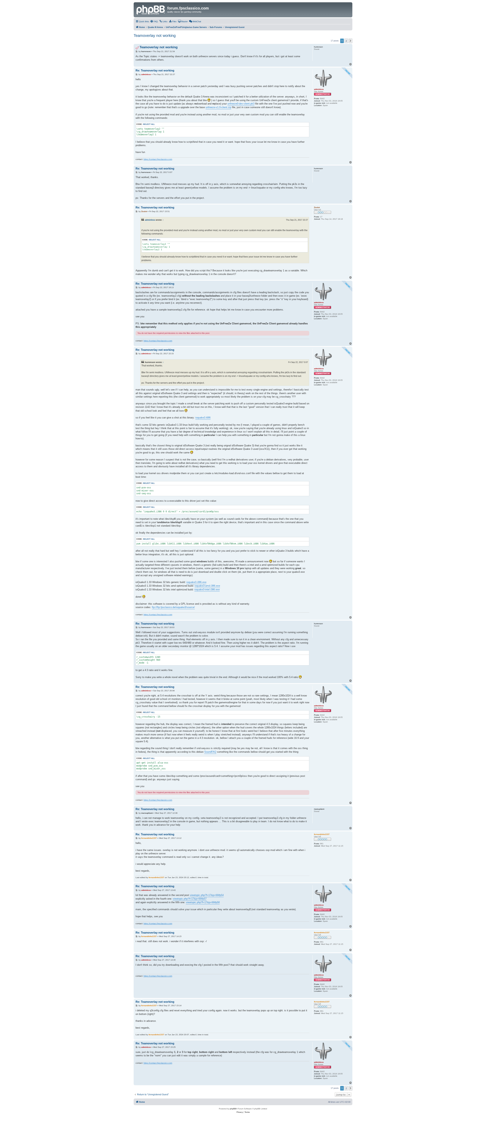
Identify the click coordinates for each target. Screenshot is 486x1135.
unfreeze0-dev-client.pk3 (240, 103)
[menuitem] (154, 21)
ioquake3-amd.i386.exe (207, 585)
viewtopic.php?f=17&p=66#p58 (203, 902)
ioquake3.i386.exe (196, 582)
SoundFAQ (210, 751)
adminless (150, 220)
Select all (149, 124)
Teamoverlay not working (155, 35)
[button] (350, 41)
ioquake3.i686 (203, 417)
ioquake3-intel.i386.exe (207, 589)
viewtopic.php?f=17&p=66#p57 (190, 898)
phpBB (233, 1109)
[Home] (151, 9)
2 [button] (346, 41)
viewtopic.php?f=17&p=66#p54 (207, 895)
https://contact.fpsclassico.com (158, 159)
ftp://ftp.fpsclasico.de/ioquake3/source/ (173, 607)
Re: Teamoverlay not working (155, 70)
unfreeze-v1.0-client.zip (218, 107)
